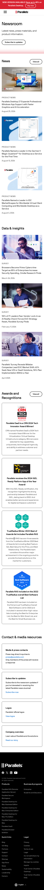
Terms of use (28, 849)
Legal (26, 852)
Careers (5, 876)
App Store (5, 862)
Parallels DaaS (7, 826)
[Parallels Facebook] (3, 773)
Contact (5, 856)
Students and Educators (33, 793)
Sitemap (5, 859)
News (4, 866)
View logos (10, 716)
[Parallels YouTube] (15, 773)
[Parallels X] (7, 773)
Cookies (27, 846)
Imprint (26, 865)
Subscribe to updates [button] (14, 42)
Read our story (12, 740)
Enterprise (27, 789)
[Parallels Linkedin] (11, 773)
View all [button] (36, 62)
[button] (22, 885)
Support (5, 852)
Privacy (26, 842)
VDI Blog (5, 846)
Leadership (6, 873)
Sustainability (7, 869)
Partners (5, 849)
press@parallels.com (15, 657)
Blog (3, 842)
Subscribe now (12, 692)
